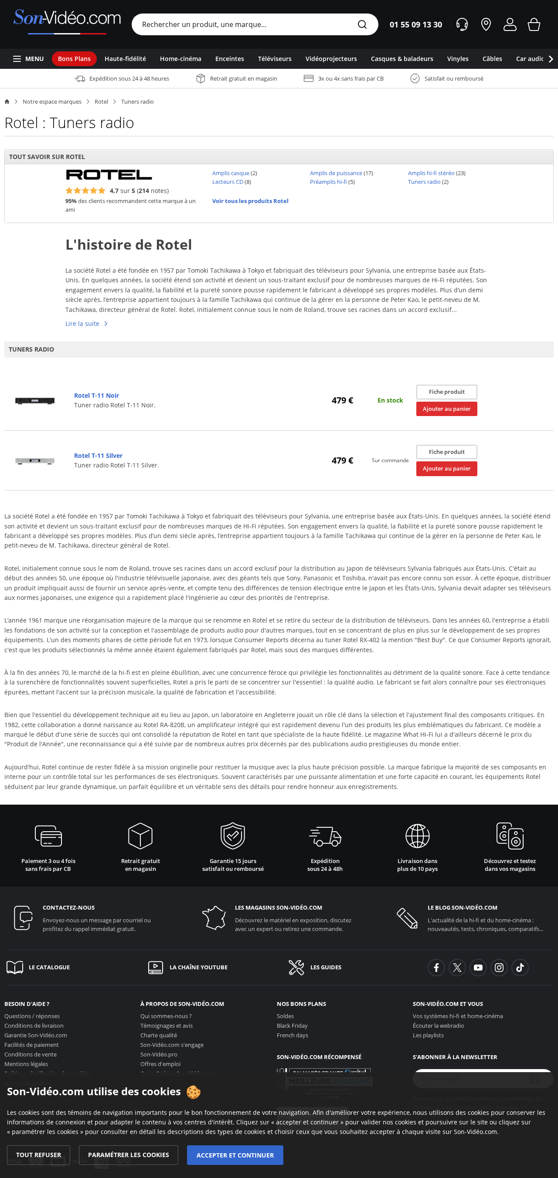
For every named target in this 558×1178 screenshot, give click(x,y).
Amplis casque (230, 173)
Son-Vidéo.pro (158, 1054)
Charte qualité (158, 1035)
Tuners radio (137, 101)
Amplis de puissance (336, 173)
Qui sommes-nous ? (166, 1016)
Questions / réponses (32, 1016)
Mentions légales (26, 1064)
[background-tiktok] (520, 967)
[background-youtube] (478, 967)
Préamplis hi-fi (328, 182)
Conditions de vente (30, 1054)
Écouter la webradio (438, 1025)
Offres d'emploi (160, 1064)
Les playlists (428, 1035)
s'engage (172, 1045)
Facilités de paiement (31, 1045)
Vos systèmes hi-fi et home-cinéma (458, 1016)
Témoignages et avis (166, 1025)
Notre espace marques (52, 101)
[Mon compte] (510, 24)
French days (292, 1035)
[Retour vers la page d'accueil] (67, 24)
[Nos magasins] (486, 24)
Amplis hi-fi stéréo (431, 173)
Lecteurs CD (227, 182)
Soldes (285, 1016)
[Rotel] (109, 174)
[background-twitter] (457, 967)
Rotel (101, 101)
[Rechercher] (362, 25)
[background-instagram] (499, 967)
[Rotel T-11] (34, 400)
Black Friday (292, 1025)
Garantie (35, 1035)
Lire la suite (82, 323)
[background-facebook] (436, 967)
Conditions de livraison (34, 1025)
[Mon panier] (534, 24)
